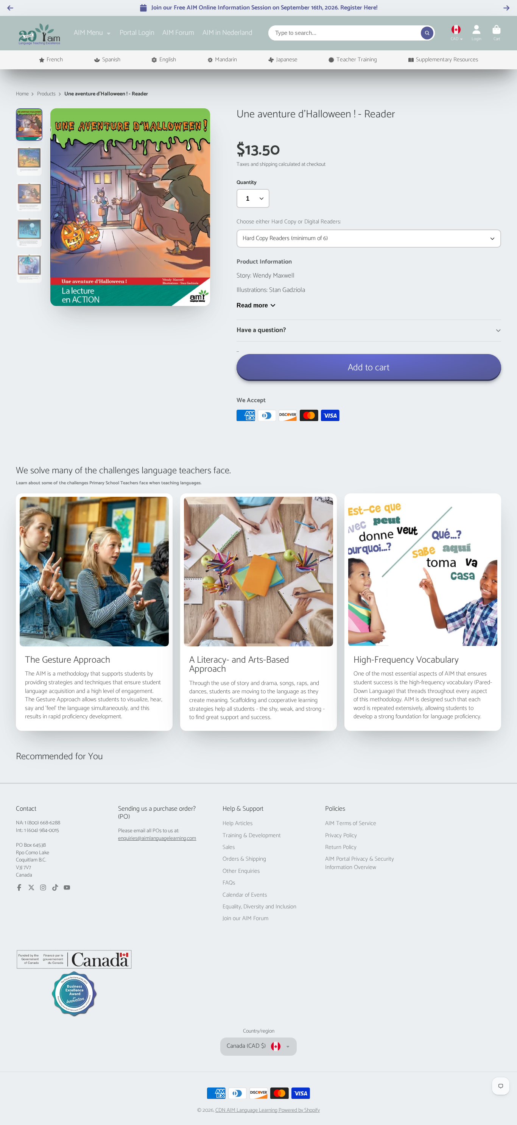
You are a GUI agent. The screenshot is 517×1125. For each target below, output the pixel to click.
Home (22, 94)
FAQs (229, 883)
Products (46, 94)
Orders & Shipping (244, 859)
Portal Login (137, 33)
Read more (252, 305)
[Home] (39, 33)
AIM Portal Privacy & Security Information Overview (359, 863)
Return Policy (341, 847)
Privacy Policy (341, 836)
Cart (496, 33)
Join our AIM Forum (245, 918)
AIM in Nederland (227, 33)
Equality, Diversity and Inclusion (259, 907)
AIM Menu (88, 33)
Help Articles (237, 823)
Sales (229, 847)
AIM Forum (178, 33)
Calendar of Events (245, 895)
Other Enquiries (241, 871)
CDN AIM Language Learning (247, 1110)
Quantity (247, 183)
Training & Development (252, 836)
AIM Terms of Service (350, 823)
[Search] (427, 33)
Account (476, 33)
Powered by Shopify (299, 1110)
